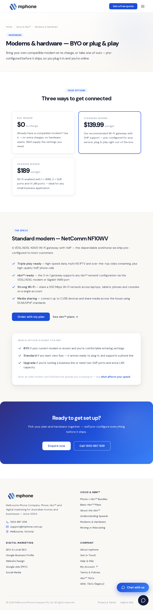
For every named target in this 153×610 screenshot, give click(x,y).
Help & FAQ (87, 561)
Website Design (15, 561)
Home (9, 26)
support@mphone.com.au (26, 526)
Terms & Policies (90, 572)
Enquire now (56, 446)
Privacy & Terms (107, 602)
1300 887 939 (18, 521)
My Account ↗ (89, 566)
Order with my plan (31, 317)
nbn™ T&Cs (87, 578)
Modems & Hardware (93, 521)
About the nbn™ (90, 510)
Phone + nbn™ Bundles (93, 499)
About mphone (89, 549)
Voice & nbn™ (23, 26)
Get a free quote (123, 6)
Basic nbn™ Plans (90, 504)
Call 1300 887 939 (92, 446)
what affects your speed (115, 376)
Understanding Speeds (94, 516)
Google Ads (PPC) (16, 566)
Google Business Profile (20, 555)
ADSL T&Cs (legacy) (92, 583)
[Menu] (143, 6)
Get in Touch (88, 555)
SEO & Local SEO (16, 549)
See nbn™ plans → (65, 317)
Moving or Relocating (92, 527)
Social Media (13, 572)
